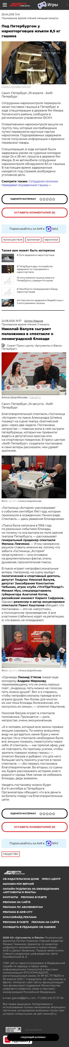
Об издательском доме (21, 879)
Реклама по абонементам (23, 907)
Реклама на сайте (16, 902)
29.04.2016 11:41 (11, 14)
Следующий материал (33, 1037)
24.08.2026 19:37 (11, 320)
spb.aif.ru (35, 397)
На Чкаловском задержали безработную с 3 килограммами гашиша (40, 301)
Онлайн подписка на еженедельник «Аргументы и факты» (31, 890)
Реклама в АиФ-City (17, 912)
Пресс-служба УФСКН (16, 86)
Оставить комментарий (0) (34, 212)
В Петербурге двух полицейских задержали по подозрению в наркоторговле (35, 269)
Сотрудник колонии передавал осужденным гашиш (30, 183)
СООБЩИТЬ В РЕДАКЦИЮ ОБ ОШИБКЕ (29, 927)
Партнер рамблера (33, 1030)
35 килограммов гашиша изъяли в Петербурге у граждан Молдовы (35, 279)
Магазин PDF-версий (18, 883)
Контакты (10, 897)
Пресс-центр (51, 879)
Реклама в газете (34, 897)
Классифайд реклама (20, 917)
